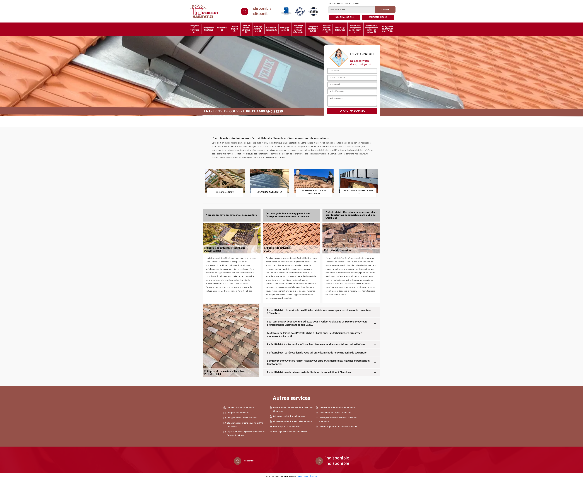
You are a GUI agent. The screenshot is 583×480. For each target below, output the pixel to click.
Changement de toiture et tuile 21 (313, 29)
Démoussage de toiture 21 (339, 29)
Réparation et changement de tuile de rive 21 (355, 29)
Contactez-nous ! (378, 17)
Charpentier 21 (222, 29)
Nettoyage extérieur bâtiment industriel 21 (298, 29)
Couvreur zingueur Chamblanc (241, 407)
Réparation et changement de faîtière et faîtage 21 (371, 29)
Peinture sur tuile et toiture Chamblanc (337, 407)
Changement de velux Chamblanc (242, 418)
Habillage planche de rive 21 (258, 29)
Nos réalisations (345, 17)
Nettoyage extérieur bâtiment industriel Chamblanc (338, 420)
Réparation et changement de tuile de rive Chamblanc (293, 409)
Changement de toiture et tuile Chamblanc (293, 421)
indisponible (261, 9)
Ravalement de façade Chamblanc (335, 413)
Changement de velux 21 (208, 29)
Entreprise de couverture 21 (194, 29)
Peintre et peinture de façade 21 (326, 29)
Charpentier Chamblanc (238, 413)
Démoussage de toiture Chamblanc (289, 416)
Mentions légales (307, 476)
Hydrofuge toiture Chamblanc (287, 427)
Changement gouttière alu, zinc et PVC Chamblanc (245, 425)
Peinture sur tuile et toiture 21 (246, 29)
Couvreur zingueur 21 (234, 29)
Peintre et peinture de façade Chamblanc (338, 427)
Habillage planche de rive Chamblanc (290, 432)
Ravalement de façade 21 (271, 29)
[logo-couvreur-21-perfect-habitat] (204, 11)
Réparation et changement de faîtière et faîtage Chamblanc (246, 434)
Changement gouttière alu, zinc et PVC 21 (387, 29)
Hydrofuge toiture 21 (284, 29)
